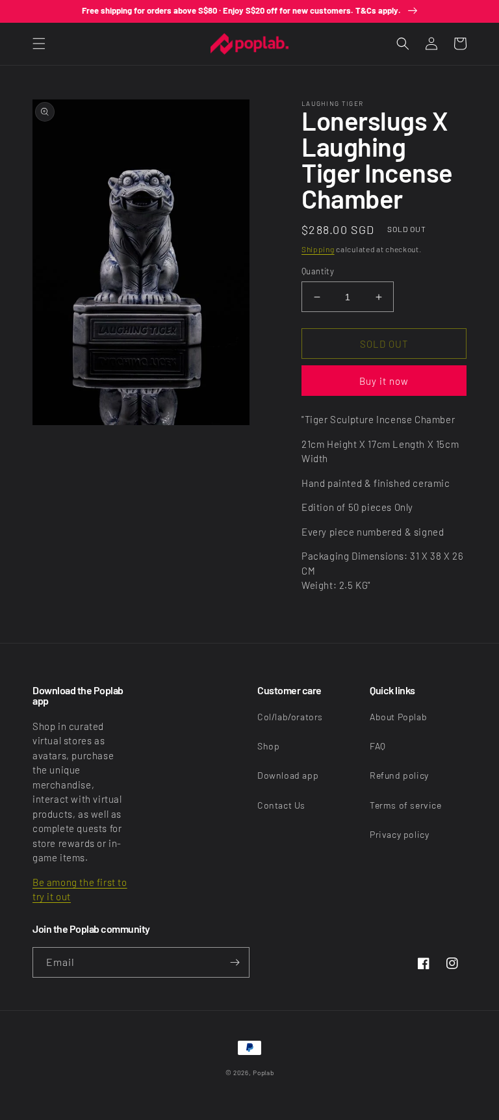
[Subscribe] (234, 962)
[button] (39, 43)
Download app (287, 775)
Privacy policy (399, 834)
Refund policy (399, 775)
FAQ (378, 745)
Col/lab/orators (290, 716)
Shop (268, 745)
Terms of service (406, 805)
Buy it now (384, 381)
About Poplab (398, 716)
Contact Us (281, 805)
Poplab (263, 1072)
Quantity (317, 271)
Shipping (318, 249)
